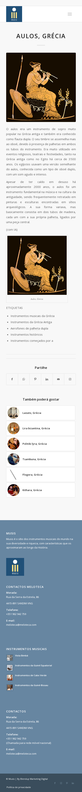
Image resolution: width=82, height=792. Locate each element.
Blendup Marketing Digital (34, 778)
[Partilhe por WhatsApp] (23, 379)
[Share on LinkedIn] (47, 379)
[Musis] (34, 14)
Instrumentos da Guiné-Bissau (31, 685)
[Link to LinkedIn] (73, 783)
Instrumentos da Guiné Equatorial (33, 665)
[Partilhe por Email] (58, 379)
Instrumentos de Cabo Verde (31, 675)
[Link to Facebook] (55, 783)
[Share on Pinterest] (35, 379)
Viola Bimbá (21, 655)
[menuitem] (70, 14)
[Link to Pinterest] (67, 783)
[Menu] (70, 14)
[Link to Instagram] (70, 379)
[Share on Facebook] (12, 379)
